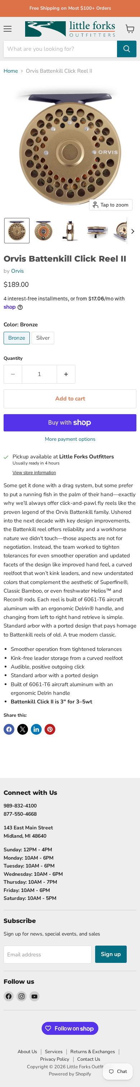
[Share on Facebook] (9, 729)
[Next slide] (132, 230)
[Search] (126, 49)
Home (11, 71)
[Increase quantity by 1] (66, 374)
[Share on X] (22, 729)
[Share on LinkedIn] (36, 729)
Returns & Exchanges (92, 1051)
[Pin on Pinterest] (50, 729)
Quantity (13, 358)
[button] (17, 230)
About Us (27, 1051)
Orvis (17, 271)
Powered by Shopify (70, 1074)
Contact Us (88, 1059)
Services (53, 1051)
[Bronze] (18, 346)
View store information (34, 472)
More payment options (70, 439)
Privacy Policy (54, 1059)
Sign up (111, 954)
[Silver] (44, 346)
